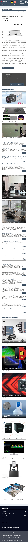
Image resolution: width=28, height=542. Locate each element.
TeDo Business (5, 518)
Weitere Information (8, 68)
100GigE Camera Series (7, 148)
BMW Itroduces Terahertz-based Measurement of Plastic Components (13, 263)
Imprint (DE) (4, 532)
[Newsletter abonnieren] (25, 516)
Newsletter (22, 2)
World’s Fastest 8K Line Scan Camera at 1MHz (12, 438)
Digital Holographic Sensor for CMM (10, 241)
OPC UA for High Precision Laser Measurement (12, 137)
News (9, 9)
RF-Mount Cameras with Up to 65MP (10, 105)
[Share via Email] (18, 24)
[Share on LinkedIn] (21, 24)
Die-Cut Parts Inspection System (9, 248)
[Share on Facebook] (24, 24)
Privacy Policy (12, 532)
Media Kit (4, 520)
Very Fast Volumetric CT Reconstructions (11, 225)
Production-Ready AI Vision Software (10, 142)
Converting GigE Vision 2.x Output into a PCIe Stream (13, 287)
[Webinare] (25, 523)
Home (3, 11)
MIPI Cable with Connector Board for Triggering (12, 256)
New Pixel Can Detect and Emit (9, 121)
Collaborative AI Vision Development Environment (13, 458)
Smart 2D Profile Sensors (7, 233)
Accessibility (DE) (17, 535)
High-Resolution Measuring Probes (9, 295)
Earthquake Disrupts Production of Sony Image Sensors (12, 164)
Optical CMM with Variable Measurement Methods (13, 479)
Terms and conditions (7, 535)
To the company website (17, 84)
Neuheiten (5, 9)
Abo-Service (4, 522)
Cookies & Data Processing (8, 537)
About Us (4, 511)
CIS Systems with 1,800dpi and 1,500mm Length (12, 499)
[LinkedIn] (25, 512)
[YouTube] (25, 520)
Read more (24, 146)
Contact (17, 537)
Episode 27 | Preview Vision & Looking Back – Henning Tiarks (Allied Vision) (14, 157)
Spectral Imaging (8, 11)
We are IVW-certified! (6, 513)
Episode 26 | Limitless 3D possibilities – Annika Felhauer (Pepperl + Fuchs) (12, 278)
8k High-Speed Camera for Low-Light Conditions (12, 302)
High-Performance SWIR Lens (8, 308)
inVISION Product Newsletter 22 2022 (12, 78)
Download (4, 515)
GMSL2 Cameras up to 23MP (8, 271)
